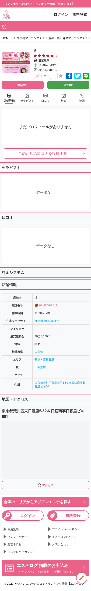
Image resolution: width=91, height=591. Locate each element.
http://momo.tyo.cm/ (47, 321)
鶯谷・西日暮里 (44, 359)
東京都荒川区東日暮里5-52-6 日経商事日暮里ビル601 (60, 384)
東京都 (39, 351)
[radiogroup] (44, 55)
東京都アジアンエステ (31, 38)
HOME (6, 38)
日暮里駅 (40, 367)
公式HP (68, 85)
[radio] (36, 55)
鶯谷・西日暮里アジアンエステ (68, 38)
